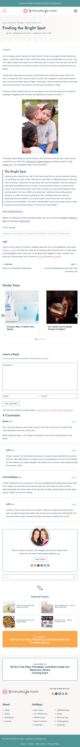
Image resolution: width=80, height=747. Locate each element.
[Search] (74, 577)
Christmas (61, 725)
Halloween (38, 725)
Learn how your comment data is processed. (54, 410)
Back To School (40, 721)
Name (6, 396)
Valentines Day (63, 710)
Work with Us (41, 744)
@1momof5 (25, 221)
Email (45, 396)
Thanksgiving (62, 721)
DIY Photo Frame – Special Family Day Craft (63, 621)
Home (7, 710)
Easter (59, 714)
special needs (64, 233)
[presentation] (22, 307)
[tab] (35, 339)
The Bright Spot (15, 171)
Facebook (57, 257)
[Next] (77, 316)
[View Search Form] (4, 11)
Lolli (10, 33)
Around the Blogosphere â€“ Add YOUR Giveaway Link (61, 267)
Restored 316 (41, 739)
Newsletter (9, 717)
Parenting (52, 233)
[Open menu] (76, 10)
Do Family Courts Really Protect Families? (60, 327)
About (7, 714)
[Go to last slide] (3, 316)
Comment (8, 365)
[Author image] (4, 33)
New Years (38, 710)
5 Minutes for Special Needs (37, 161)
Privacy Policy (53, 744)
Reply (74, 422)
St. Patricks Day (40, 714)
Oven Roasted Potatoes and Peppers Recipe (25, 621)
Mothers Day (39, 717)
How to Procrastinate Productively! (17, 266)
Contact (8, 721)
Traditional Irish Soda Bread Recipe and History (25, 606)
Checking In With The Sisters (36, 233)
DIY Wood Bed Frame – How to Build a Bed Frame (65, 606)
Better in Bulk (10, 250)
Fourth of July (62, 717)
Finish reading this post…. (13, 211)
